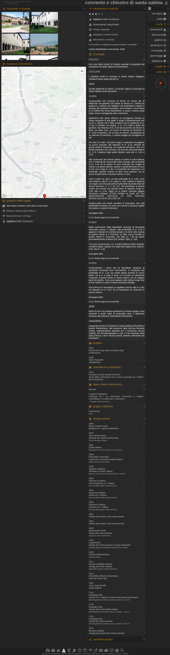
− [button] (4, 73)
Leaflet (56, 197)
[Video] (106, 652)
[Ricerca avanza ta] (122, 652)
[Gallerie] (111, 652)
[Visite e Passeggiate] (47, 652)
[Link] (95, 652)
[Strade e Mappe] (90, 652)
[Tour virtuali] (101, 652)
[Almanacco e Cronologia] (79, 652)
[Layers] (82, 70)
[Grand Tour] (58, 652)
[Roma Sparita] (69, 652)
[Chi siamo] (53, 652)
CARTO (82, 197)
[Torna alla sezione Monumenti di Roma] (166, 2)
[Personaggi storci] (74, 652)
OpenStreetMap (66, 197)
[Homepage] (117, 652)
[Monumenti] (63, 652)
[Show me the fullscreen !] (4, 77)
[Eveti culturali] (85, 652)
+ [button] (4, 69)
